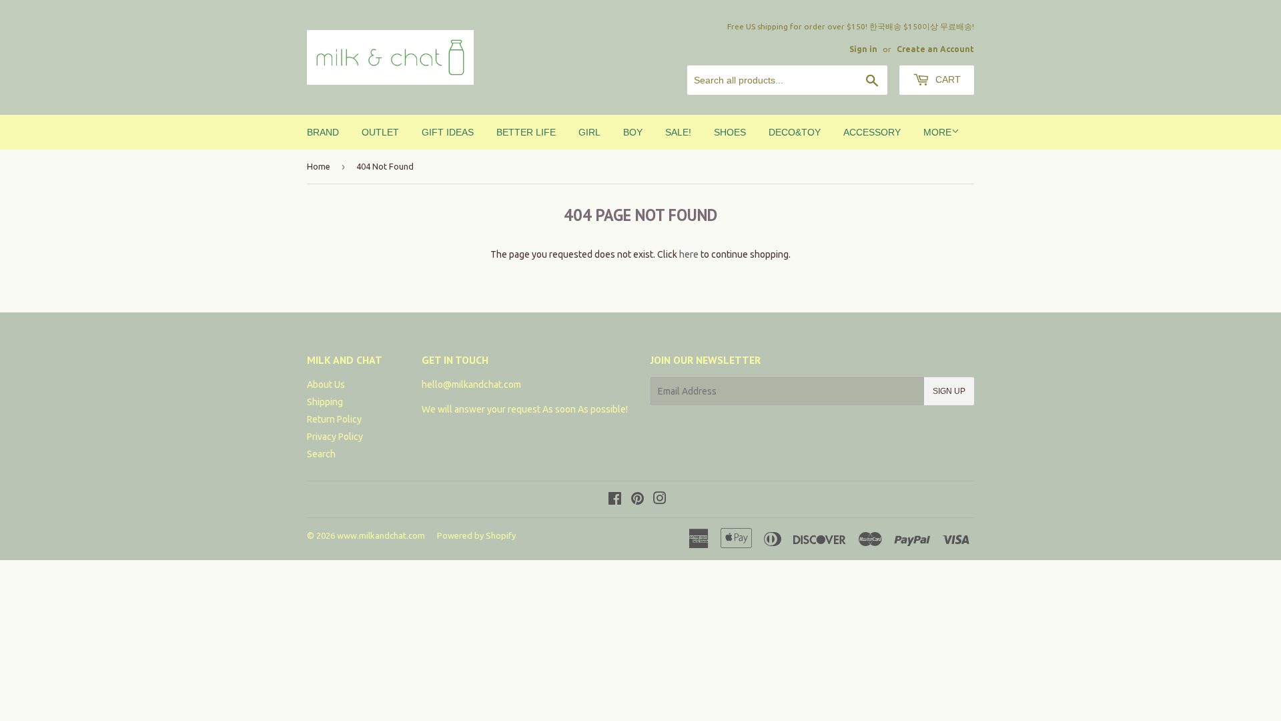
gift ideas (448, 132)
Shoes (730, 132)
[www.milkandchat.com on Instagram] (660, 500)
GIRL (589, 132)
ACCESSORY (872, 132)
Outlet (380, 132)
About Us (326, 384)
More (937, 132)
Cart (947, 79)
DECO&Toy (795, 132)
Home (318, 166)
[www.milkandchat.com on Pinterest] (637, 500)
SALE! (678, 132)
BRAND (323, 132)
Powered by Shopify (476, 535)
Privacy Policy (335, 436)
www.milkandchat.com (381, 535)
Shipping (325, 402)
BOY (633, 132)
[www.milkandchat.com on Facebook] (615, 500)
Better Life (526, 132)
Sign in (863, 49)
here (689, 254)
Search (321, 454)
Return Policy (334, 419)
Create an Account (935, 49)
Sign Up (949, 391)
